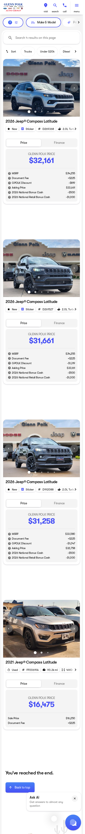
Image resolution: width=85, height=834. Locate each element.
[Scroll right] (78, 22)
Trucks (28, 51)
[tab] (23, 143)
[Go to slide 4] (48, 111)
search (55, 11)
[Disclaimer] (9, 173)
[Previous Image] (9, 88)
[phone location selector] (65, 5)
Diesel (66, 51)
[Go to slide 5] (54, 111)
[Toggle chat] (73, 822)
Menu (77, 11)
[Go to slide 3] (41, 111)
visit (46, 11)
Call (65, 11)
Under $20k (47, 51)
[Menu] (77, 5)
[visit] (46, 5)
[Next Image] (74, 88)
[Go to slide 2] (35, 111)
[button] (46, 7)
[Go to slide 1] (29, 111)
